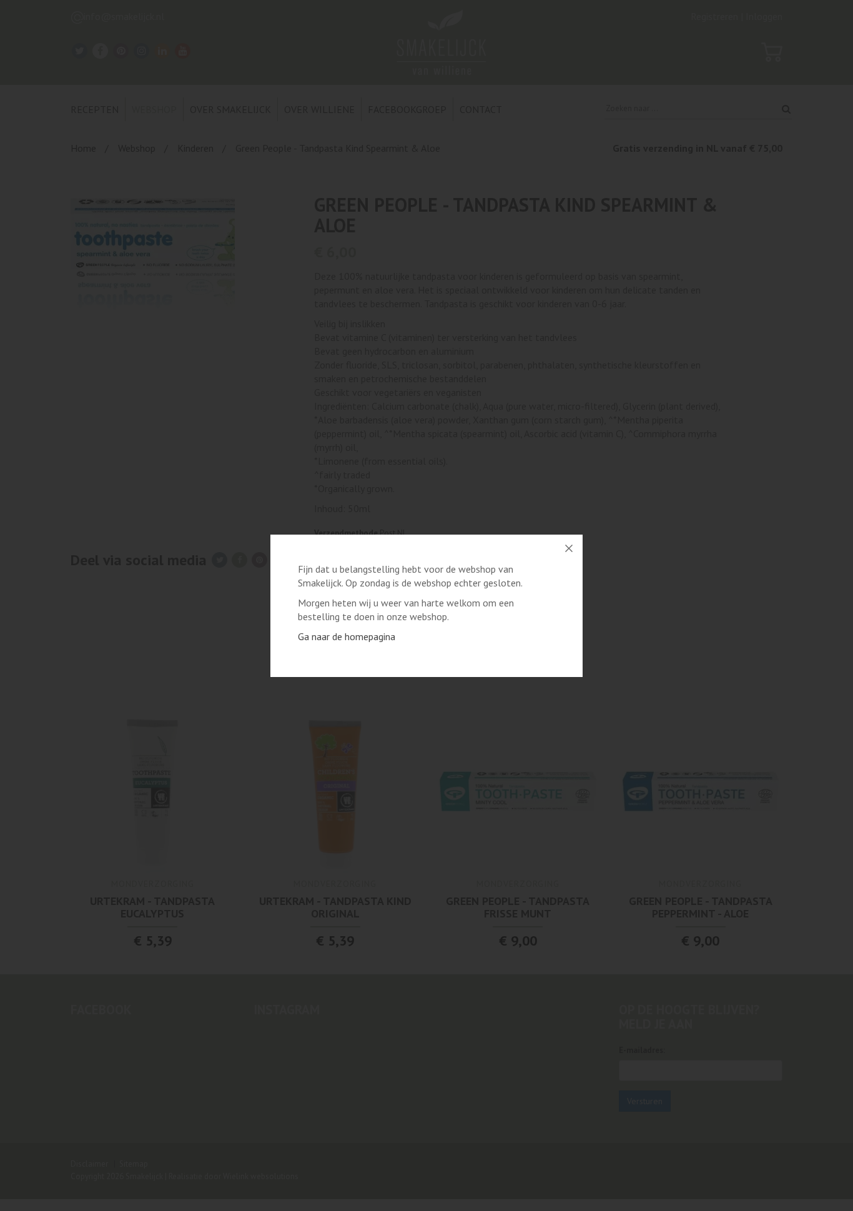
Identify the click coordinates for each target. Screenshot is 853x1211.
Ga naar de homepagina (346, 636)
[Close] (569, 548)
